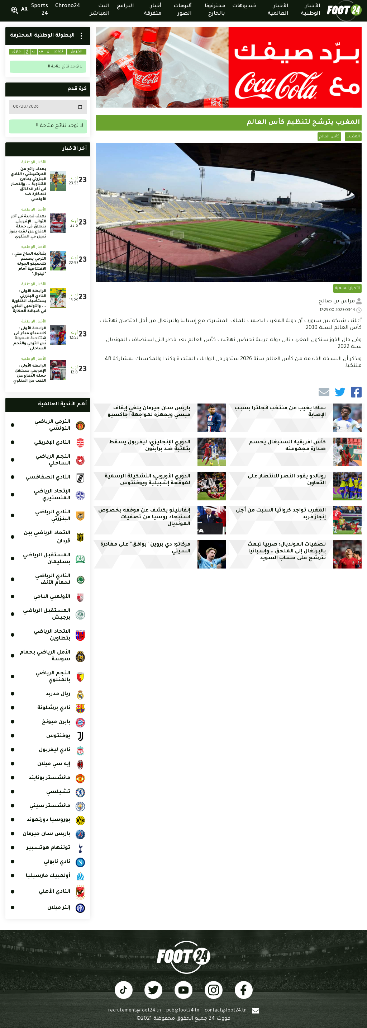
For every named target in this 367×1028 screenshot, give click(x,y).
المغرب (353, 137)
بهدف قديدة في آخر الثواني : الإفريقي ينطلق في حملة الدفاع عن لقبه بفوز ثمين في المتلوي (27, 226)
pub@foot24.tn (182, 1010)
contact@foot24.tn (226, 1010)
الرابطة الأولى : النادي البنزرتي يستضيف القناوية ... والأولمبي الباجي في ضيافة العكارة (28, 301)
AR (24, 10)
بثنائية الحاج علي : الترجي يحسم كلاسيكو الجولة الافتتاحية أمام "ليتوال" (29, 264)
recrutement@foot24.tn (134, 1010)
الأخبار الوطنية (34, 162)
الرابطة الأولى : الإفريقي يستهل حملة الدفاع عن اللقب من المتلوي (29, 373)
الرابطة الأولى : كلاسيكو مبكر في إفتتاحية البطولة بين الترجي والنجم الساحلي (29, 338)
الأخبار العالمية (347, 288)
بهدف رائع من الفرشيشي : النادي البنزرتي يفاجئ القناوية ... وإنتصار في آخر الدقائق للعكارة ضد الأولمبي (28, 184)
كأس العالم (329, 137)
